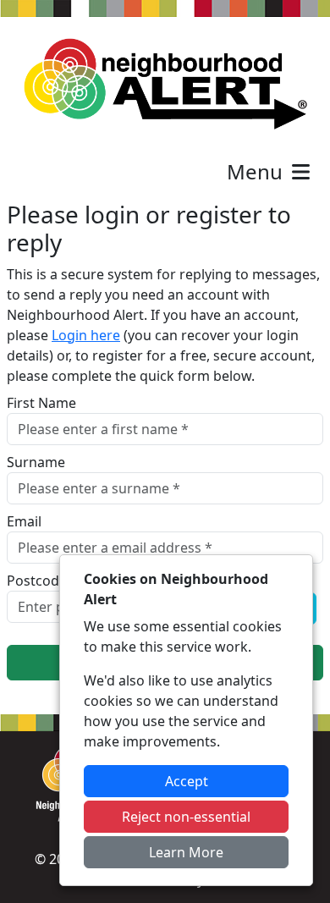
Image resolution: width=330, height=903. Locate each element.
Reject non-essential (186, 816)
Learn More (186, 852)
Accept (186, 781)
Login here (86, 335)
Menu (257, 171)
